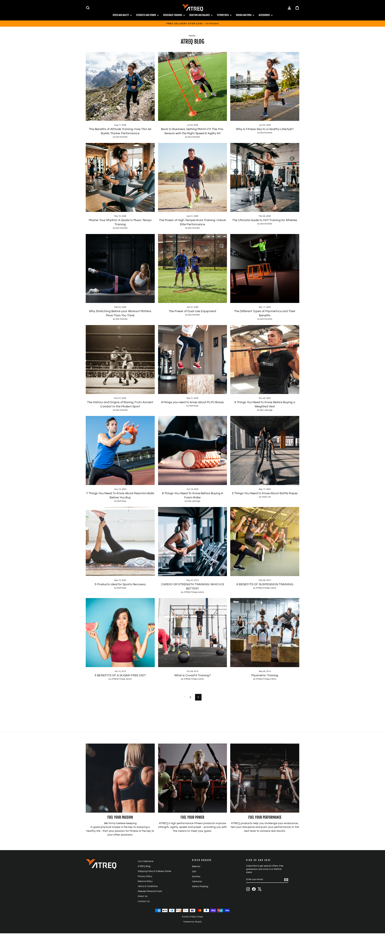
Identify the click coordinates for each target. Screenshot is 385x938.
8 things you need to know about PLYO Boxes (192, 402)
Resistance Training (173, 15)
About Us (143, 896)
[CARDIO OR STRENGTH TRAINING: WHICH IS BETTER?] (192, 541)
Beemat (196, 866)
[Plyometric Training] (264, 632)
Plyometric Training (264, 675)
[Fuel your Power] (192, 778)
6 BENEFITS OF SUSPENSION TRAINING (264, 584)
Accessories (264, 15)
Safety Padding (200, 886)
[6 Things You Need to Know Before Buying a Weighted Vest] (264, 359)
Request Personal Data (150, 891)
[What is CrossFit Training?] (192, 632)
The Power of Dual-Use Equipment (192, 311)
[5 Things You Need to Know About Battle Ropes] (264, 450)
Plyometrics (223, 15)
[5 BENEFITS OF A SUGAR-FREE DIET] (120, 632)
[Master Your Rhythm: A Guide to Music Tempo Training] (120, 177)
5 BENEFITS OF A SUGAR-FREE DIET (120, 675)
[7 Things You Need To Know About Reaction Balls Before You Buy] (120, 450)
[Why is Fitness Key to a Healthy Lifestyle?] (264, 86)
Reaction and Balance (199, 15)
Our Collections (146, 861)
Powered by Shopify (192, 922)
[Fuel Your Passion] (120, 778)
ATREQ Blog (144, 866)
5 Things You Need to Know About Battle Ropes (265, 493)
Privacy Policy (145, 876)
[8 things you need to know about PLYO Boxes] (192, 359)
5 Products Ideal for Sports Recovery (120, 584)
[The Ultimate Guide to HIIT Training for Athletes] (264, 177)
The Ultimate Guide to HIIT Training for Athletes (264, 220)
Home (192, 35)
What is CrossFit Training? (192, 675)
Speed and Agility (121, 15)
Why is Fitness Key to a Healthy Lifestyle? (265, 129)
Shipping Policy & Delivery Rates (154, 871)
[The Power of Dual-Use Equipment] (192, 268)
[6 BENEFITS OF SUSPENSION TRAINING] (264, 541)
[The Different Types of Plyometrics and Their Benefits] (264, 268)
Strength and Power (146, 15)
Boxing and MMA (244, 15)
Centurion (197, 881)
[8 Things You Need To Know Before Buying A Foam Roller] (192, 450)
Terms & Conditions (148, 886)
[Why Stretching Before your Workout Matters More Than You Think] (120, 268)
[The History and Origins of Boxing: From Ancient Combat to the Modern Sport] (120, 359)
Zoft (194, 871)
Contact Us (144, 901)
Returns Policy (145, 881)
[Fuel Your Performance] (264, 778)
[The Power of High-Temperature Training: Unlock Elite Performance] (192, 177)
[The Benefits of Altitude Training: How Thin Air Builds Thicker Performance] (120, 86)
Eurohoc (196, 876)
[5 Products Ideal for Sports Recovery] (120, 541)
